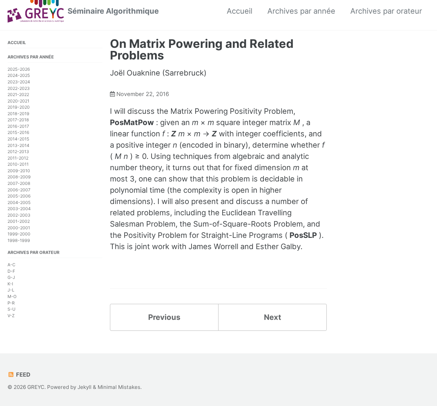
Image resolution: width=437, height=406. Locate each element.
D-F (11, 271)
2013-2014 (18, 145)
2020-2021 (18, 101)
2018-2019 (18, 113)
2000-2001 (19, 227)
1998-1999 (19, 240)
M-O (12, 296)
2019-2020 (19, 107)
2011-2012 (18, 158)
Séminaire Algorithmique (113, 10)
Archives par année (301, 10)
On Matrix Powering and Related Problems (202, 49)
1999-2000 (19, 234)
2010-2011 (18, 164)
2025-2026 (19, 69)
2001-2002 (19, 221)
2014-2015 (18, 138)
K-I (10, 283)
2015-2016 (18, 132)
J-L (11, 290)
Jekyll (84, 387)
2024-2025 (19, 75)
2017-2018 (18, 120)
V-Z (11, 315)
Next (272, 317)
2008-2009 (19, 177)
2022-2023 (19, 88)
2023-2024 (19, 81)
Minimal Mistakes (119, 387)
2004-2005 (19, 202)
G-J (11, 277)
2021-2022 (18, 94)
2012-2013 (18, 151)
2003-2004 (19, 208)
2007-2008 (19, 183)
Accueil (239, 10)
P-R (11, 303)
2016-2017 (18, 126)
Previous (164, 317)
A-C (11, 264)
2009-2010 (19, 170)
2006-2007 (19, 189)
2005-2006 (19, 196)
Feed (22, 374)
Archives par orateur (386, 10)
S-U (11, 309)
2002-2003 (19, 215)
